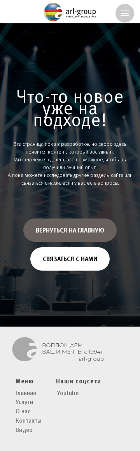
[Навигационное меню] (125, 13)
